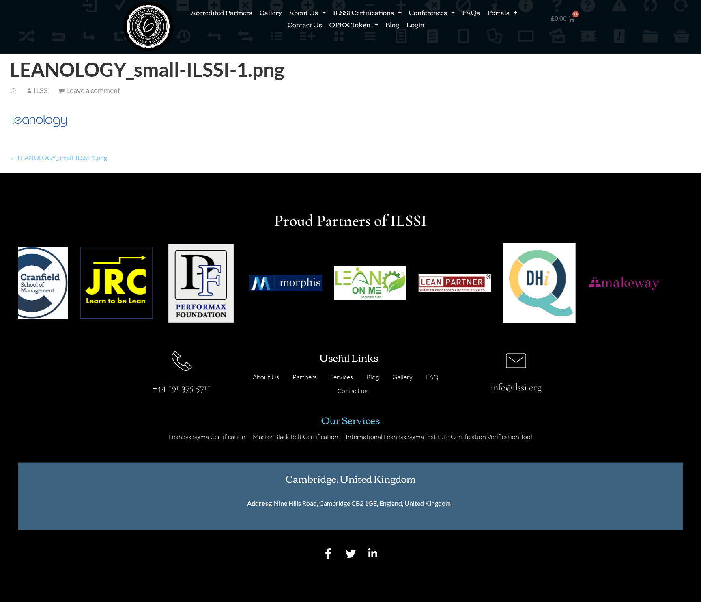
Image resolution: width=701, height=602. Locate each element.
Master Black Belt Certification (295, 437)
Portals (498, 12)
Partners (304, 377)
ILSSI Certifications (363, 12)
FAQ (432, 377)
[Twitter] (350, 554)
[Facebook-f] (328, 554)
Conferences (428, 12)
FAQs (471, 12)
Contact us (352, 391)
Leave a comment (93, 90)
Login (415, 24)
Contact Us (305, 24)
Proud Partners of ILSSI (350, 220)
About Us (303, 12)
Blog (392, 24)
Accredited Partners (221, 12)
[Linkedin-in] (373, 554)
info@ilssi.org (516, 387)
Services (341, 377)
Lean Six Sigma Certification (207, 437)
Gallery (271, 12)
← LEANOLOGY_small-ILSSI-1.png (58, 157)
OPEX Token (349, 24)
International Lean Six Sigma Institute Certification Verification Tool (439, 437)
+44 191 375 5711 (182, 387)
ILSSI (42, 90)
